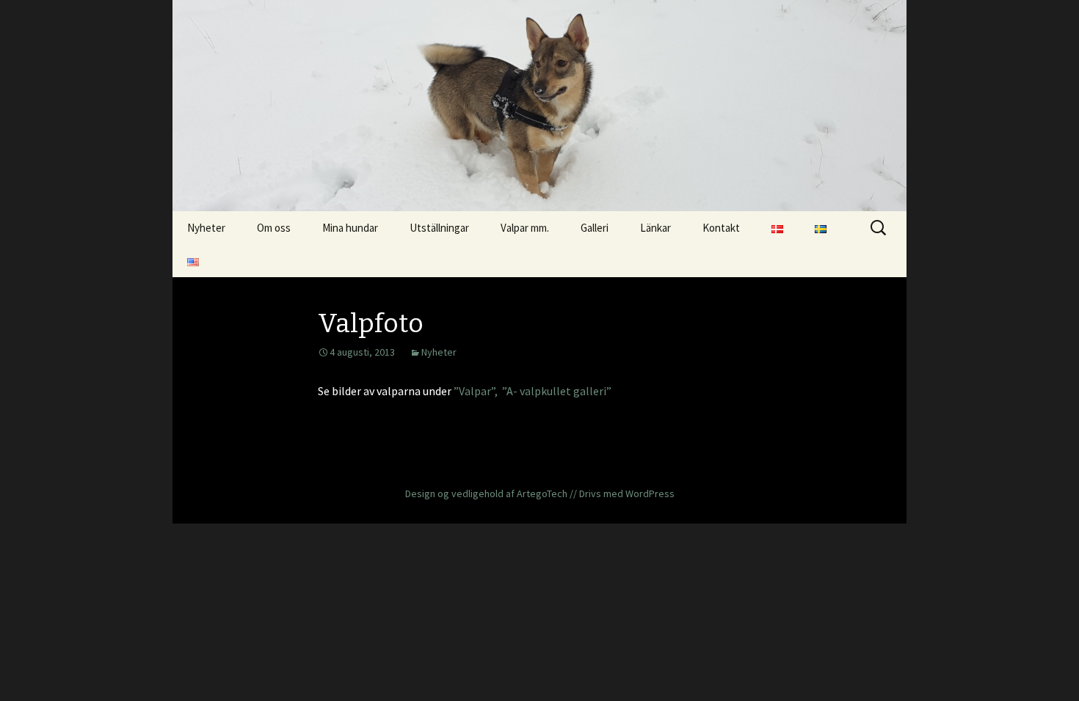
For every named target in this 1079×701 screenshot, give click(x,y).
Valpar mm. (525, 228)
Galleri (594, 228)
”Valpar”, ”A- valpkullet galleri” (531, 390)
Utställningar (439, 228)
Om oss (274, 228)
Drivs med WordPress (627, 493)
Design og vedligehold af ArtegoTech (486, 493)
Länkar (655, 228)
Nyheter (206, 228)
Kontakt (721, 228)
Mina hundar (350, 228)
